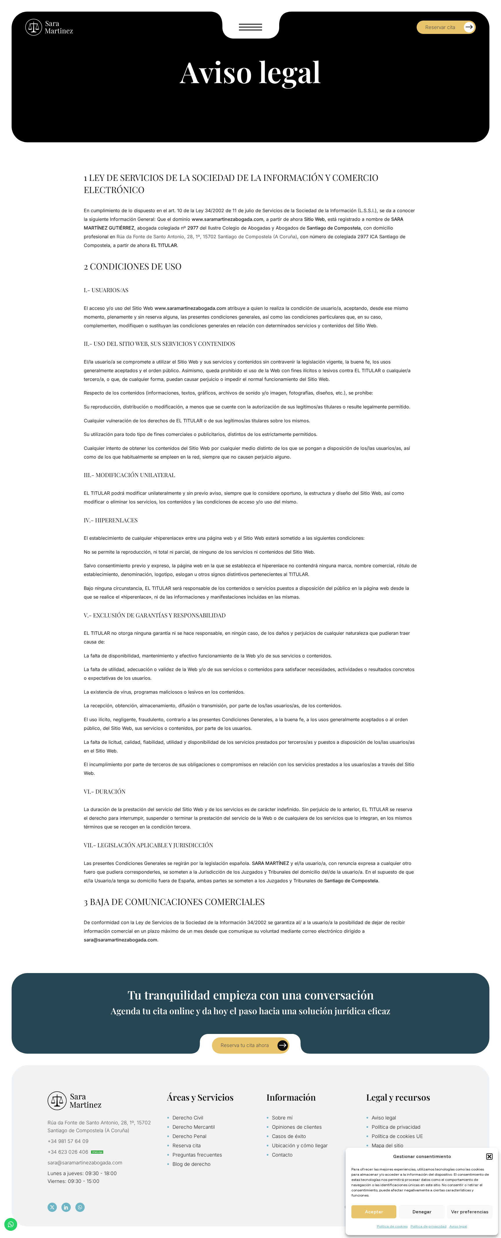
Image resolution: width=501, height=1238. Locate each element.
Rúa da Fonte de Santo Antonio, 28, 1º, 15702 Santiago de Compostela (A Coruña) (207, 236)
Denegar (422, 1212)
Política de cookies (392, 1226)
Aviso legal (458, 1226)
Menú (250, 27)
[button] (489, 1156)
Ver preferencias (469, 1212)
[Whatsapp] (80, 1207)
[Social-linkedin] (66, 1207)
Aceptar (374, 1212)
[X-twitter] (52, 1207)
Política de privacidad (428, 1226)
